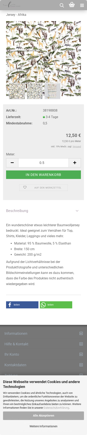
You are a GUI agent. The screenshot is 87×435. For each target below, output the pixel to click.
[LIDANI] (10, 5)
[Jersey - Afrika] (43, 58)
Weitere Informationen (43, 426)
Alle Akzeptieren (43, 415)
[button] (22, 304)
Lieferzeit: (13, 117)
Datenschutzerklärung (56, 407)
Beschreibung (17, 211)
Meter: (10, 154)
